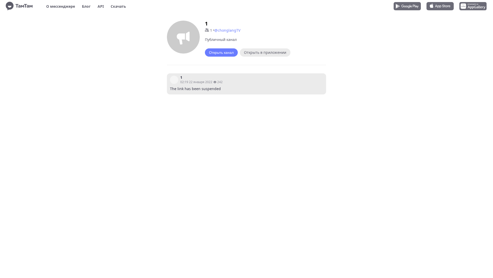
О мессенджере (60, 6)
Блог (86, 6)
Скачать (118, 6)
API (101, 6)
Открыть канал (221, 52)
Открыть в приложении (265, 52)
